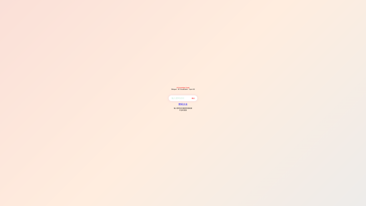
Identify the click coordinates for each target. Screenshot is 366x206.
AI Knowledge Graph (183, 87)
